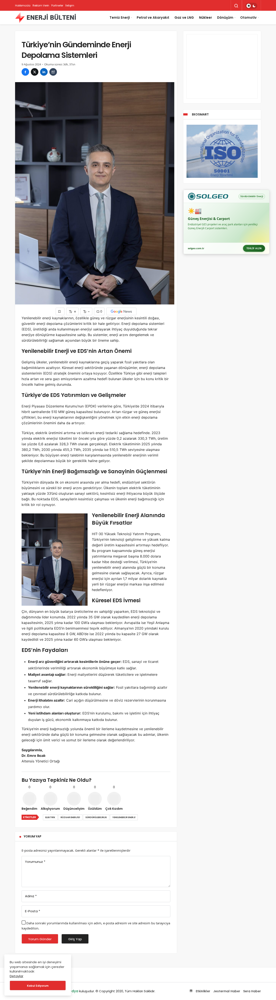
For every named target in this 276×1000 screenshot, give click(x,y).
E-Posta (32, 911)
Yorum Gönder (40, 939)
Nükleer (205, 17)
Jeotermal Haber (226, 991)
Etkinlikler (202, 991)
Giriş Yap (75, 939)
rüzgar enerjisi (70, 817)
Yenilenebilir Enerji (123, 817)
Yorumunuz (35, 861)
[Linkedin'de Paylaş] (44, 72)
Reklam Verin (41, 5)
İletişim (69, 5)
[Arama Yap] (236, 6)
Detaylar (16, 976)
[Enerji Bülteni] (45, 18)
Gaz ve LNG (184, 17)
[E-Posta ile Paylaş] (53, 72)
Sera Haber (252, 991)
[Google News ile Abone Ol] (121, 311)
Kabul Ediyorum (38, 986)
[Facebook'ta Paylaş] (25, 72)
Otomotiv (248, 17)
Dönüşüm (225, 17)
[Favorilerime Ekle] (60, 311)
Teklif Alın (254, 248)
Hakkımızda (22, 5)
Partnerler (57, 5)
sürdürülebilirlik (96, 817)
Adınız (31, 896)
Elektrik (50, 817)
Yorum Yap (32, 836)
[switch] (251, 6)
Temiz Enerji (120, 17)
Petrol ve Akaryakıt (153, 17)
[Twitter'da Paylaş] (34, 72)
